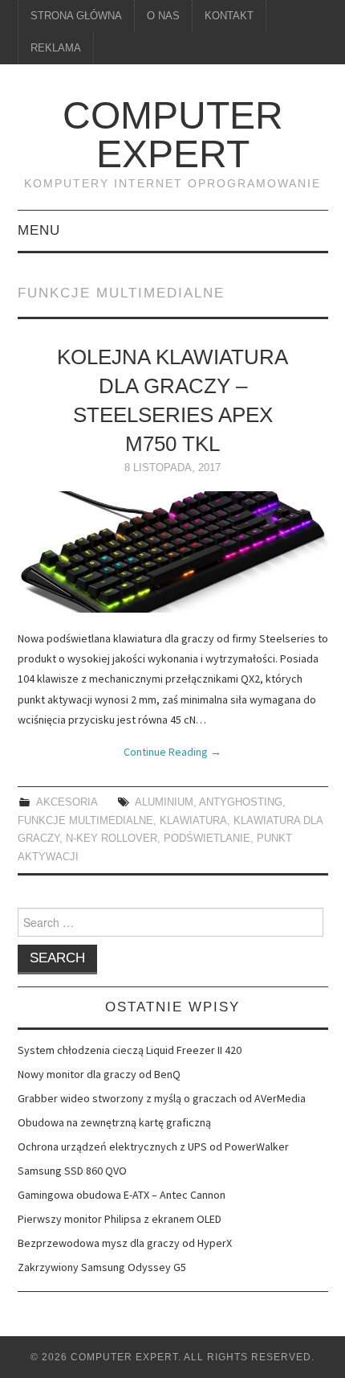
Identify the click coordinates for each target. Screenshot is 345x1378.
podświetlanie (207, 838)
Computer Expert (173, 134)
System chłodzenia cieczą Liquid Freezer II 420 (130, 1050)
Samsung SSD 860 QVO (72, 1170)
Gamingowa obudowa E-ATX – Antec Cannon (121, 1194)
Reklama (55, 48)
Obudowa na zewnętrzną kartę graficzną (114, 1122)
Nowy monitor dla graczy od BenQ (99, 1074)
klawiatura (193, 820)
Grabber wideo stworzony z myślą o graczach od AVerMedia (162, 1098)
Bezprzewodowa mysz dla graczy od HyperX (125, 1243)
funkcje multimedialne (85, 820)
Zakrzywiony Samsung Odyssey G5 (102, 1267)
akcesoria (66, 802)
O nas (163, 16)
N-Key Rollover (111, 838)
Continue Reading (172, 751)
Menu (39, 230)
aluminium (164, 802)
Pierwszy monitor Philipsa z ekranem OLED (119, 1219)
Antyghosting (240, 802)
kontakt (229, 16)
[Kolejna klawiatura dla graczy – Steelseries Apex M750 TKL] (173, 552)
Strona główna (76, 16)
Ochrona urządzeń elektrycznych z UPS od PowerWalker (153, 1146)
